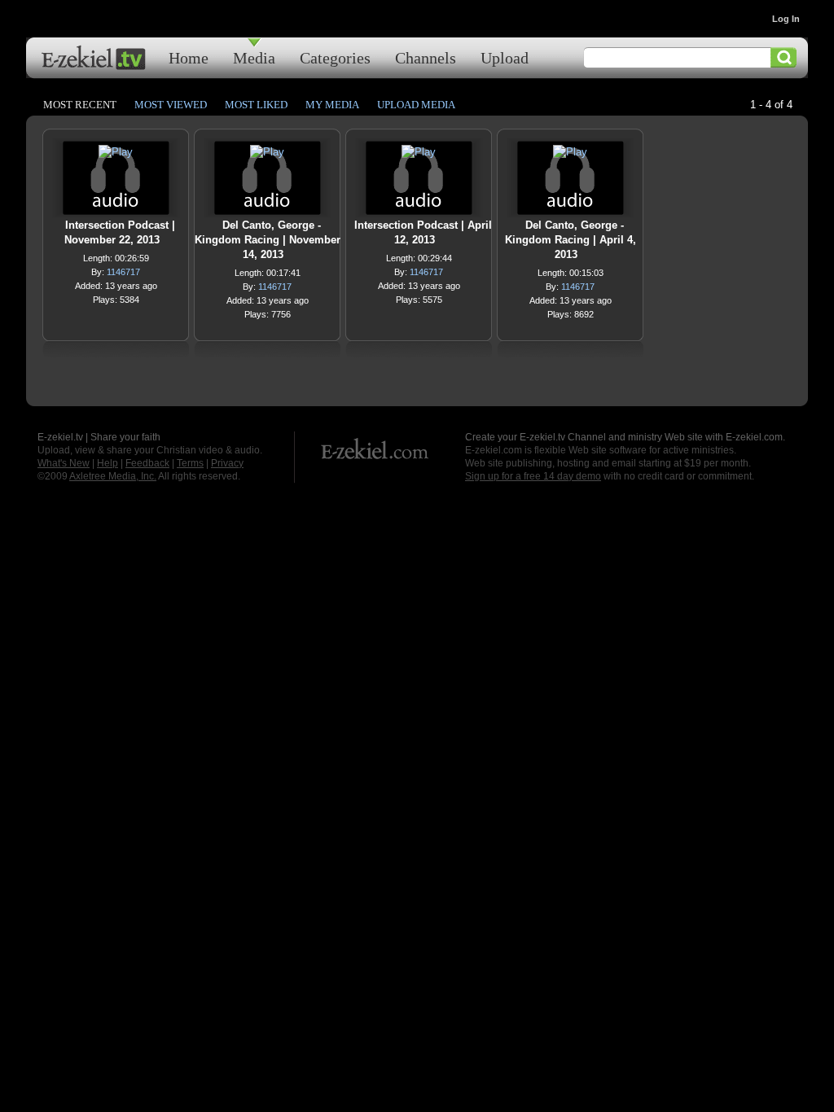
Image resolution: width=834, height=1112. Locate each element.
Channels (425, 57)
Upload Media (416, 105)
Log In (786, 19)
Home (188, 57)
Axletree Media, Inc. (112, 476)
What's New (63, 463)
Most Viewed (170, 105)
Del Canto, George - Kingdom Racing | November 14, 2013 (267, 239)
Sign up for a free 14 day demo (533, 476)
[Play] (116, 156)
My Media (332, 105)
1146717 (123, 272)
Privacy (227, 463)
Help (107, 463)
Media (254, 57)
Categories (335, 57)
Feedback (147, 463)
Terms (190, 463)
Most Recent (79, 105)
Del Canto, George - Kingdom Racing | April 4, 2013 (570, 239)
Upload (505, 57)
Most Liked (256, 105)
